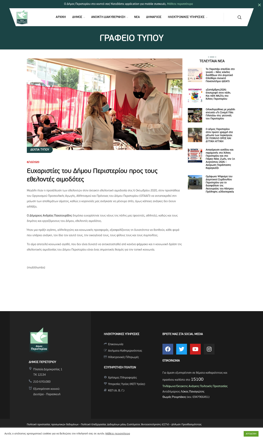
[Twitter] (181, 349)
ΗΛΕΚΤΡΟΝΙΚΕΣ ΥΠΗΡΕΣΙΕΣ (121, 334)
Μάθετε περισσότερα (180, 4)
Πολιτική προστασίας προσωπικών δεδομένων (53, 424)
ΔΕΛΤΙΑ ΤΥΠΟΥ (39, 149)
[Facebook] (167, 349)
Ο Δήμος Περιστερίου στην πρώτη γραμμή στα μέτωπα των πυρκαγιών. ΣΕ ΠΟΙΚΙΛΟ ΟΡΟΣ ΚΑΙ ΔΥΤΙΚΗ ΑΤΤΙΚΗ (219, 135)
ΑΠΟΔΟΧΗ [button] (251, 434)
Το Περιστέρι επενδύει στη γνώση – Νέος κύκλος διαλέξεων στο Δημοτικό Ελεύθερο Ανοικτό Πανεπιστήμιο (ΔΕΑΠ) (220, 75)
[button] (239, 17)
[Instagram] (209, 349)
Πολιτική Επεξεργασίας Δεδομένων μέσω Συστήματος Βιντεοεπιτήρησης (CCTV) (125, 424)
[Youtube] (195, 349)
